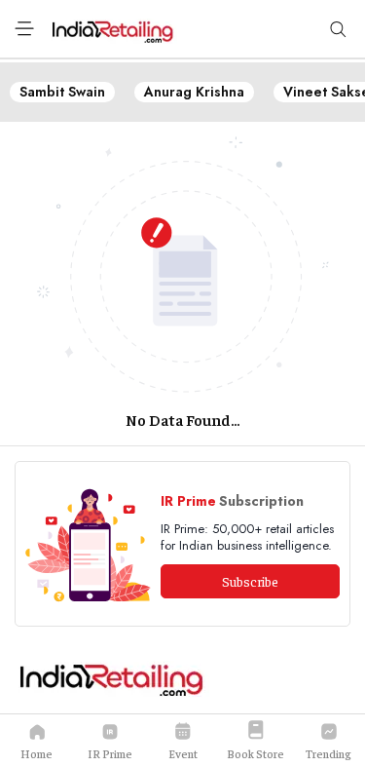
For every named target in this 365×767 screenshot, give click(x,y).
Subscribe (250, 581)
